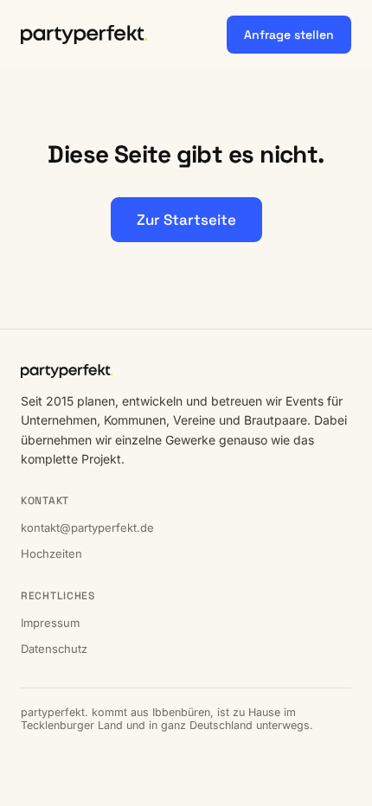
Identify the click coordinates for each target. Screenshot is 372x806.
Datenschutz (54, 649)
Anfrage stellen (289, 34)
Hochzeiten (51, 553)
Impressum (50, 623)
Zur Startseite (186, 219)
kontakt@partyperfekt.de (87, 527)
